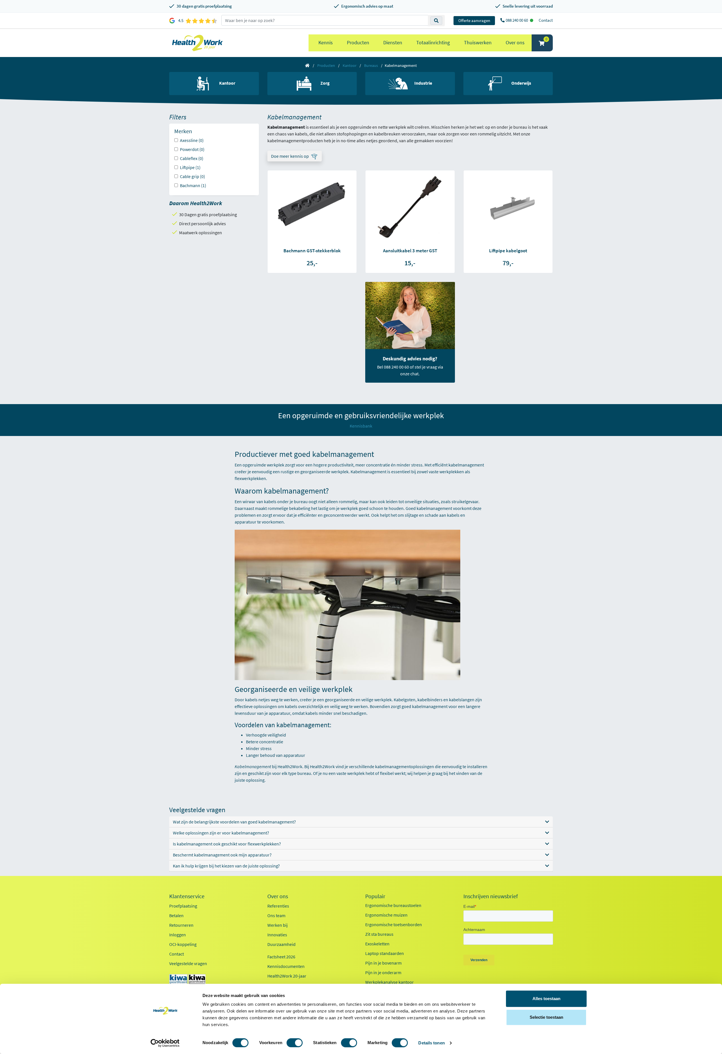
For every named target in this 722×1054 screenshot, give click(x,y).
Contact (546, 20)
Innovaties (277, 934)
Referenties (278, 906)
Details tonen (431, 1042)
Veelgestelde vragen (188, 963)
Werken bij (277, 925)
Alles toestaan (546, 998)
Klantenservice (186, 896)
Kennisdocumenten (286, 966)
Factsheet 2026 (281, 956)
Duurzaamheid (281, 944)
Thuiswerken (478, 42)
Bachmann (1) (193, 185)
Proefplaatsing (183, 906)
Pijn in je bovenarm (383, 963)
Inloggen (177, 934)
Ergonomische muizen (386, 915)
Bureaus (371, 65)
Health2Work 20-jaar (286, 976)
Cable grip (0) (192, 176)
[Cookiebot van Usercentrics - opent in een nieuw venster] (165, 1043)
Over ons (515, 42)
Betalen (176, 915)
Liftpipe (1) (190, 167)
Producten (358, 42)
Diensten (392, 42)
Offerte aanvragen (474, 20)
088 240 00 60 (517, 20)
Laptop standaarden (384, 953)
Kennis (325, 42)
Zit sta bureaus (379, 934)
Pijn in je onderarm (383, 972)
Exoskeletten (377, 943)
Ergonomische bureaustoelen (393, 905)
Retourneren (181, 925)
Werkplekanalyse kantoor (389, 982)
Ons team (276, 915)
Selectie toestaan (546, 1017)
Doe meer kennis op (290, 156)
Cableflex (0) (191, 158)
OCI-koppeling (183, 944)
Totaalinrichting (433, 42)
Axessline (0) (192, 140)
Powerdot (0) (192, 149)
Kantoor (349, 65)
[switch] (295, 1042)
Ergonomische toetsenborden (393, 924)
